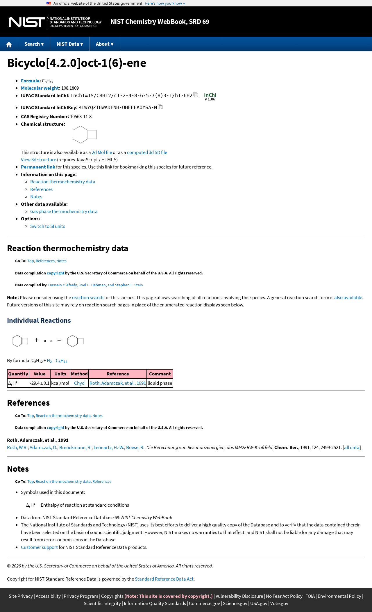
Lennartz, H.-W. (109, 447)
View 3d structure (38, 159)
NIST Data (68, 43)
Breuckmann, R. (75, 447)
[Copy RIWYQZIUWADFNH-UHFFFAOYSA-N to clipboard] (160, 108)
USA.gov (258, 603)
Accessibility (48, 596)
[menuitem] (9, 44)
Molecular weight (40, 88)
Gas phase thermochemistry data (64, 211)
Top (30, 260)
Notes (36, 196)
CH (61, 360)
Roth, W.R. (17, 447)
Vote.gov (279, 603)
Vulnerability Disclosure (239, 596)
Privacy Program (81, 596)
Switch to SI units (47, 226)
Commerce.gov (204, 603)
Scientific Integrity (102, 603)
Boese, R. (135, 447)
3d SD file (158, 152)
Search (32, 43)
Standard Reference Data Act (164, 579)
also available (348, 297)
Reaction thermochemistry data (62, 181)
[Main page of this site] (9, 44)
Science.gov (235, 603)
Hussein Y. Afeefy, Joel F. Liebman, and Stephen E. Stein (95, 285)
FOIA (310, 596)
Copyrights (112, 596)
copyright (55, 273)
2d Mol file (102, 152)
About (103, 43)
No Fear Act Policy (284, 596)
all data (352, 447)
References (41, 189)
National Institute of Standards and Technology (55, 21)
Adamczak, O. (43, 447)
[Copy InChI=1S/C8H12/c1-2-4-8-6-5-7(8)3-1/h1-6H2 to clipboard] (195, 96)
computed (137, 152)
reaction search (87, 297)
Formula (30, 80)
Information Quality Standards (155, 603)
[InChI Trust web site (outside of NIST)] (210, 100)
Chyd (79, 383)
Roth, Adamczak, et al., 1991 (118, 383)
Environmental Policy (339, 596)
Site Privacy (21, 596)
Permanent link (38, 167)
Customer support (39, 547)
